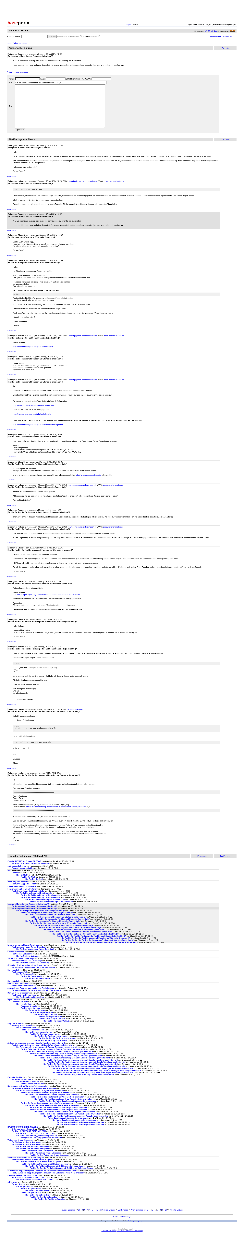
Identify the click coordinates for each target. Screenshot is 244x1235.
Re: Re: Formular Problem (27, 1082)
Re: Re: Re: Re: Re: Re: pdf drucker (49, 1199)
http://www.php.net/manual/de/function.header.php (33, 405)
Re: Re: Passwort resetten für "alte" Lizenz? (35, 1180)
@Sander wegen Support (23, 1129)
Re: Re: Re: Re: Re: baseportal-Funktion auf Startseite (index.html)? (59, 923)
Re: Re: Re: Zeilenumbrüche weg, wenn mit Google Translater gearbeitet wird (59, 1051)
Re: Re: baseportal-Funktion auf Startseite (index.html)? (40, 910)
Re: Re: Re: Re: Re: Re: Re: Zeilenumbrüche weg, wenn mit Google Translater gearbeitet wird (93, 1068)
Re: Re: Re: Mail (28, 877)
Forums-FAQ (228, 37)
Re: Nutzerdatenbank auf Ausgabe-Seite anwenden (34, 1088)
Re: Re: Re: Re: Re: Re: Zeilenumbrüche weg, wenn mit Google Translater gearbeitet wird (87, 1062)
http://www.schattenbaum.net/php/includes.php (32, 414)
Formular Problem (15, 1077)
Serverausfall (13, 970)
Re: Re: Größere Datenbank (28, 956)
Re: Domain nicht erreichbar (24, 995)
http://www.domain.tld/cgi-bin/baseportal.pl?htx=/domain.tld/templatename (56, 807)
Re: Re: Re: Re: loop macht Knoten (45, 1034)
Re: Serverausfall (19, 972)
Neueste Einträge (68, 1210)
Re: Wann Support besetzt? (24, 884)
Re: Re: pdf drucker (24, 1186)
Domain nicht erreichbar (18, 993)
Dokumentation (215, 37)
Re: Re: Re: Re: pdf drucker (37, 1191)
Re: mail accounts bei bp (23, 868)
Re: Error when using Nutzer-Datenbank (29, 947)
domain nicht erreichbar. (18, 983)
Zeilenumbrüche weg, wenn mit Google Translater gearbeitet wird (36, 1043)
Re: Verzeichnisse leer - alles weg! (27, 961)
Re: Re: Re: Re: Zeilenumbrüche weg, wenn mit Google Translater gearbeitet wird (74, 1058)
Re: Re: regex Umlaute (30, 1008)
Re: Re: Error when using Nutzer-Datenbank (35, 949)
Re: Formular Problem (21, 1079)
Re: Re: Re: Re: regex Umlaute (52, 1019)
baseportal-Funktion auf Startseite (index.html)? (28, 904)
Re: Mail (15, 873)
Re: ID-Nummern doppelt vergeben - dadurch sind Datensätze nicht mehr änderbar (48, 1173)
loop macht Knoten (15, 1023)
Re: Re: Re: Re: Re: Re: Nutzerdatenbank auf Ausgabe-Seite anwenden (64, 1112)
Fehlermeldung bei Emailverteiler (22, 886)
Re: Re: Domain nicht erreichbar (30, 997)
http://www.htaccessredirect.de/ (88, 475)
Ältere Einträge (137, 1210)
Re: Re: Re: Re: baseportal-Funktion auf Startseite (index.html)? (57, 917)
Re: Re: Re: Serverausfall (32, 976)
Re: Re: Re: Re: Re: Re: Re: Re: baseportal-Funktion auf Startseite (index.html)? (91, 936)
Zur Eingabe (123, 1210)
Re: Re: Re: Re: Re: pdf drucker (43, 1197)
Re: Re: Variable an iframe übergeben (32, 1146)
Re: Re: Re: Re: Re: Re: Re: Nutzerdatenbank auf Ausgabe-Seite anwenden (75, 1116)
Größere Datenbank (15, 952)
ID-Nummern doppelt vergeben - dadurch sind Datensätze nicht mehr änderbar (41, 1171)
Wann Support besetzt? (17, 882)
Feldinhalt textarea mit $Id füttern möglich (25, 1157)
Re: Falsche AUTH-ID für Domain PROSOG (30, 863)
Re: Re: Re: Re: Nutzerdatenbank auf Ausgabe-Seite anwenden (52, 1095)
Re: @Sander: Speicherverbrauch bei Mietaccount (33, 967)
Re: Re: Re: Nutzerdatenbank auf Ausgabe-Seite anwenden (46, 1093)
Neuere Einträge (108, 1210)
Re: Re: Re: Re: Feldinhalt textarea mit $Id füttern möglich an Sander (55, 1166)
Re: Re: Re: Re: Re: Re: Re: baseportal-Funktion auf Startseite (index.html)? (80, 932)
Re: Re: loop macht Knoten (32, 1030)
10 (206, 31)
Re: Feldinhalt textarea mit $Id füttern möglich (32, 1160)
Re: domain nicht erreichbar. (24, 986)
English (129, 24)
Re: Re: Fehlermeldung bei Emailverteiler (34, 893)
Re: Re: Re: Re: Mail (34, 879)
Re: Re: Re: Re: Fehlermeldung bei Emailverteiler (51, 902)
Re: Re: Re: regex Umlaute (41, 1012)
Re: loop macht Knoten (22, 1025)
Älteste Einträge (176, 1210)
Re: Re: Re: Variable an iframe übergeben (43, 1153)
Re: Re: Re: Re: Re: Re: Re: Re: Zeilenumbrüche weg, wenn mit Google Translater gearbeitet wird (99, 1070)
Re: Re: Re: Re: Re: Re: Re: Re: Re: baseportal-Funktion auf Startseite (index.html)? (98, 940)
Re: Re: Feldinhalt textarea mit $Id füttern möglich (38, 1162)
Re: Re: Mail (21, 875)
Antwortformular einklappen (18, 72)
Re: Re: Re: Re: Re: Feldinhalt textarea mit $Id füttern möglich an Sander (61, 1168)
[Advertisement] (122, 9)
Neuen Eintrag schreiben (17, 43)
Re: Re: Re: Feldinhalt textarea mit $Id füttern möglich (44, 1164)
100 (215, 31)
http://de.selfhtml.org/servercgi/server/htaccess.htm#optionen (38, 425)
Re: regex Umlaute (20, 1002)
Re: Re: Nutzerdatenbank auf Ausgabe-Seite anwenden (40, 1090)
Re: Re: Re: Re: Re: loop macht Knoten (51, 1036)
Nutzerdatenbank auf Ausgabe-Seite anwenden (27, 1086)
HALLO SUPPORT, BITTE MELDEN (22, 1127)
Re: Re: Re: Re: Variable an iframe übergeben (49, 1155)
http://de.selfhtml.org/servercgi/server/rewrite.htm (33, 347)
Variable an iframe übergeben (20, 1140)
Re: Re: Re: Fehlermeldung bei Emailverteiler (40, 895)
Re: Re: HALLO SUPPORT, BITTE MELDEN (35, 1133)
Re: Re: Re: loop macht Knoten (38, 1032)
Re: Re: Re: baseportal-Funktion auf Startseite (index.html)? (47, 913)
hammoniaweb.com (75, 709)
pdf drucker (12, 1182)
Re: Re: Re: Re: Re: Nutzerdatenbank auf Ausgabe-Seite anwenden (63, 1099)
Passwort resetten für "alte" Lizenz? (23, 1175)
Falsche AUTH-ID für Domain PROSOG (24, 861)
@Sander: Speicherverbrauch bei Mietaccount (27, 965)
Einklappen (201, 856)
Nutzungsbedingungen (135, 1221)
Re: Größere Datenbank (22, 954)
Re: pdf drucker (18, 1184)
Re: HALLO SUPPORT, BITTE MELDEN (29, 1131)
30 (209, 31)
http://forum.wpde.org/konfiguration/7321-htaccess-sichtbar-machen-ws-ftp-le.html (46, 594)
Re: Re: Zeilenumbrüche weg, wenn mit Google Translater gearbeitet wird (53, 1049)
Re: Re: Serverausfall (25, 974)
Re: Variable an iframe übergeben (26, 1142)
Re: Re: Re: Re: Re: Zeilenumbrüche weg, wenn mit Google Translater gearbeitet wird (80, 1060)
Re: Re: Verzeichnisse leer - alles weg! (33, 963)
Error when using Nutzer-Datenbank (23, 945)
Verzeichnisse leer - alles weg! (20, 958)
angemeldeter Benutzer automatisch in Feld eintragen (30, 988)
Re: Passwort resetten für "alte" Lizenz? (29, 1177)
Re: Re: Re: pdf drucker (31, 1188)
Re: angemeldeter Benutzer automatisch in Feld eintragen (37, 990)
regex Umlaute (13, 1000)
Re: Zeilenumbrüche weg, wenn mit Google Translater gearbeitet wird (42, 1045)
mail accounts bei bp (16, 866)
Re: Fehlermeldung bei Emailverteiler (28, 891)
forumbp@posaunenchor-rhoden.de (83, 181)
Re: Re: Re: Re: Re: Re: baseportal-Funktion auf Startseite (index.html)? (70, 927)
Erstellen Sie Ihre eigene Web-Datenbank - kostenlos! (122, 1231)
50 (212, 31)
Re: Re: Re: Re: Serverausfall (37, 978)
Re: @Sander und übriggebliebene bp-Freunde (36, 1135)
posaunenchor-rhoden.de (114, 181)
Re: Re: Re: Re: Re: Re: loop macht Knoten (57, 1038)
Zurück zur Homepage (122, 1216)
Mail (9, 871)
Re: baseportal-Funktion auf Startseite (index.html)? (34, 906)
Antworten (11, 176)
